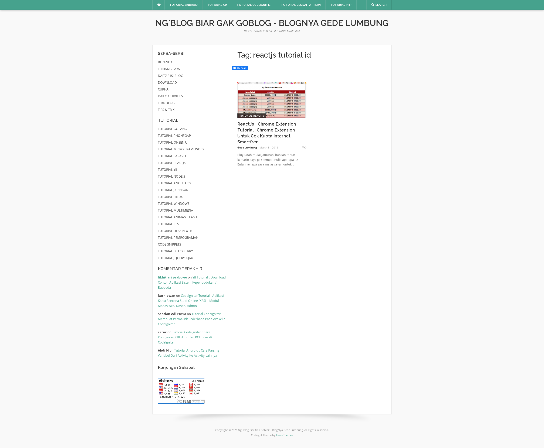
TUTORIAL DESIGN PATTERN (301, 4)
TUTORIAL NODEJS (171, 176)
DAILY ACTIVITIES (170, 96)
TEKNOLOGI (167, 103)
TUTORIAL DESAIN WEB (175, 231)
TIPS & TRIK (166, 109)
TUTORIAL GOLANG (172, 129)
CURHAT (164, 89)
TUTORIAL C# (217, 4)
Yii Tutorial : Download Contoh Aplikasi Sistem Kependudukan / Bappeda (192, 282)
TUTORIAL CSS (168, 224)
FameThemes (284, 435)
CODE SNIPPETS (169, 244)
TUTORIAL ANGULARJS (174, 183)
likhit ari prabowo (172, 277)
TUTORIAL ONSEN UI (173, 142)
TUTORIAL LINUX (170, 197)
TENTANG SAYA (169, 69)
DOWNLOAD (167, 82)
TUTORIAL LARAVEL (172, 156)
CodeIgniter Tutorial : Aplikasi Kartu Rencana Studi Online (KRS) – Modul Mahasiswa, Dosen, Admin (191, 300)
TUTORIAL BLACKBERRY (175, 251)
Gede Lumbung (247, 147)
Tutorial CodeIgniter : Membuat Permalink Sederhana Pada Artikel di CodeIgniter (192, 319)
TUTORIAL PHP (341, 4)
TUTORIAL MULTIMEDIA (175, 210)
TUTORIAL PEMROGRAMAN (178, 237)
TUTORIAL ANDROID (184, 4)
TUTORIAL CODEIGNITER (254, 4)
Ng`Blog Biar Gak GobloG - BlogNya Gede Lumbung (272, 23)
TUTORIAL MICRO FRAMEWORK (181, 149)
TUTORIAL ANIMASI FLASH (177, 217)
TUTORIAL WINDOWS (173, 203)
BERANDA (165, 62)
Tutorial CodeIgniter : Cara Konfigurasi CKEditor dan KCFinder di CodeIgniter (185, 337)
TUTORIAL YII (167, 169)
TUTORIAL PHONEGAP (174, 135)
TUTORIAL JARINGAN (173, 190)
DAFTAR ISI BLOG (170, 75)
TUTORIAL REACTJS (251, 115)
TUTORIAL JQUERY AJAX (175, 258)
